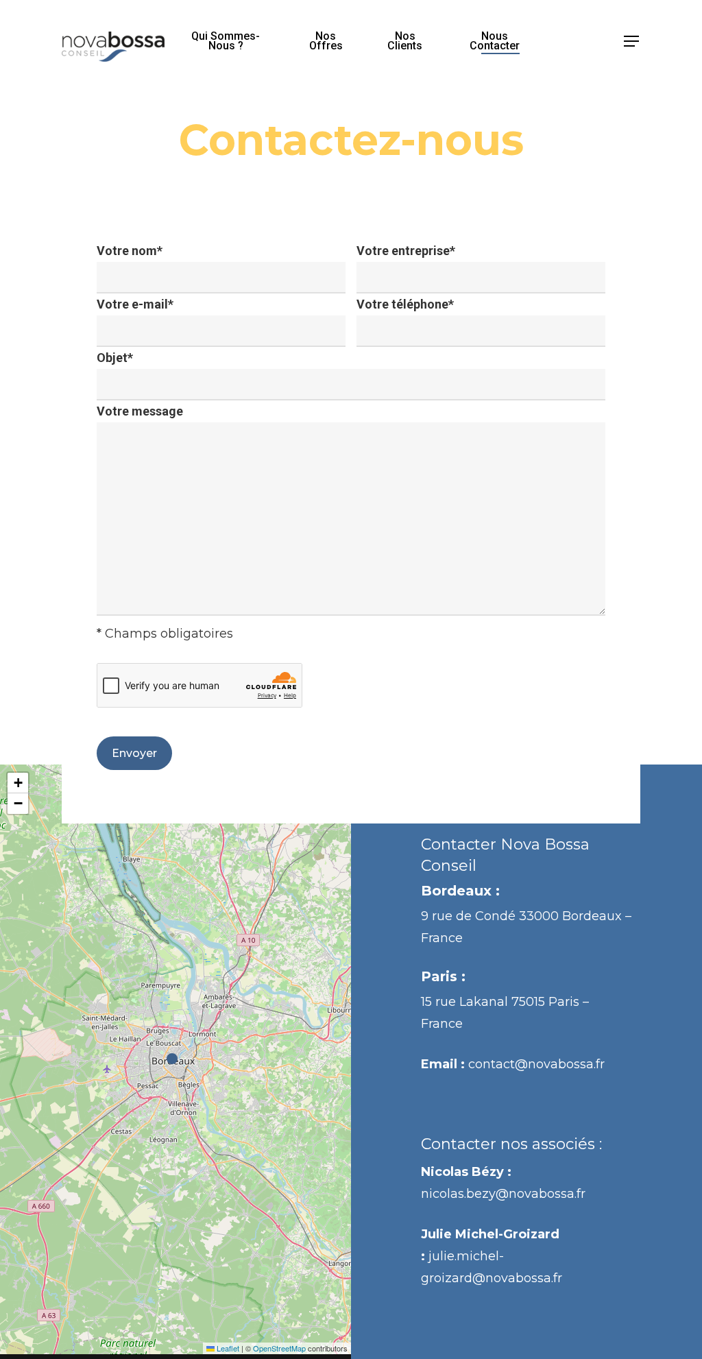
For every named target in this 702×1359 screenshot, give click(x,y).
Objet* (115, 357)
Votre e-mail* (135, 304)
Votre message (140, 411)
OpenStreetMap (279, 1348)
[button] (632, 41)
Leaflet (227, 1348)
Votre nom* (129, 250)
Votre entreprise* (405, 250)
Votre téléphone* (405, 304)
